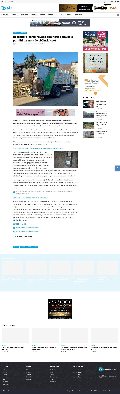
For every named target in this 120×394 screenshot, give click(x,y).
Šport (69, 15)
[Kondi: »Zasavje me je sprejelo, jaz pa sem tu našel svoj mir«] (88, 104)
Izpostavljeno (9, 325)
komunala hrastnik (26, 246)
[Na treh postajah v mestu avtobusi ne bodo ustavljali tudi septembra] (88, 114)
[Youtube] (118, 2)
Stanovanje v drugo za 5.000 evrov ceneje (101, 133)
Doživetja (78, 15)
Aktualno (4, 15)
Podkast (24, 15)
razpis (35, 246)
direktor (16, 246)
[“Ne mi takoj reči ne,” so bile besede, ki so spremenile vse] (12, 271)
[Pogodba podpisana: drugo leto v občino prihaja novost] (45, 340)
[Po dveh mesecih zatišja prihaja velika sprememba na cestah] (60, 271)
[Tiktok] (115, 2)
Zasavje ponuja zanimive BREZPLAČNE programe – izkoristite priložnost (81, 279)
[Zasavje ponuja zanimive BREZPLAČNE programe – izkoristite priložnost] (83, 272)
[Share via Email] (28, 49)
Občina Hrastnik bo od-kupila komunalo (29, 227)
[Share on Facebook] (21, 49)
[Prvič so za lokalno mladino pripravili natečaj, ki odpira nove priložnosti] (36, 272)
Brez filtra (52, 15)
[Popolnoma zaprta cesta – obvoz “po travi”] (88, 125)
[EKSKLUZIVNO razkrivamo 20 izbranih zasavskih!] (107, 271)
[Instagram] (113, 2)
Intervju (15, 15)
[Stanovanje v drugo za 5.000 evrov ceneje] (88, 134)
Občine (42, 15)
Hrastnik (23, 32)
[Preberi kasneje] (117, 168)
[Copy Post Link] (25, 49)
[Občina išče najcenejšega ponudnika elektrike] (15, 340)
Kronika (34, 15)
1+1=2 (62, 15)
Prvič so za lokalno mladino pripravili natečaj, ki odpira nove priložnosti (36, 279)
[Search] (118, 15)
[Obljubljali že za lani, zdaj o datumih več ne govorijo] (104, 340)
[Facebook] (111, 2)
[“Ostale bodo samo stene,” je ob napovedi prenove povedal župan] (74, 340)
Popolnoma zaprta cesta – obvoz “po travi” (101, 124)
